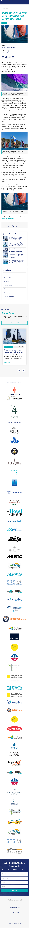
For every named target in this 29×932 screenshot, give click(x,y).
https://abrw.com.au (7, 218)
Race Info (11, 905)
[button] (26, 2)
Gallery (18, 905)
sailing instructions (14, 907)
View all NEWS (14, 323)
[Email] (3, 57)
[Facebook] (11, 912)
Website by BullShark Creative (14, 923)
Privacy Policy (14, 921)
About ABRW (5, 905)
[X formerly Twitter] (16, 912)
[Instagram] (13, 912)
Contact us (24, 905)
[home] (8, 2)
